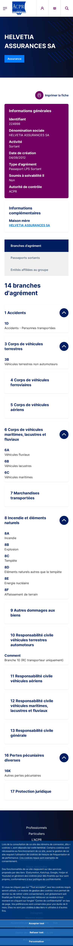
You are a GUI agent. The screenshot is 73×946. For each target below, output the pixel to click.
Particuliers (37, 834)
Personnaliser (36, 941)
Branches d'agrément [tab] (26, 246)
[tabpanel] (36, 541)
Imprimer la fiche (57, 95)
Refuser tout (36, 932)
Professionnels (36, 828)
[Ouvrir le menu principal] (5, 8)
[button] (67, 8)
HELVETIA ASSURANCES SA (29, 225)
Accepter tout (36, 923)
